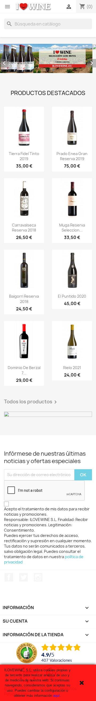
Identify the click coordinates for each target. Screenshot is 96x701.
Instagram (38, 577)
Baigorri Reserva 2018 (24, 299)
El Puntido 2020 (72, 296)
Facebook (9, 577)
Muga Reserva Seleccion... (72, 228)
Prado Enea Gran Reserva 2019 (72, 156)
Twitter (23, 577)
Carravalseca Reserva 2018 (24, 228)
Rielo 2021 (72, 367)
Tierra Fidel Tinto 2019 (24, 156)
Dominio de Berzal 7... (24, 370)
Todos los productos (31, 402)
